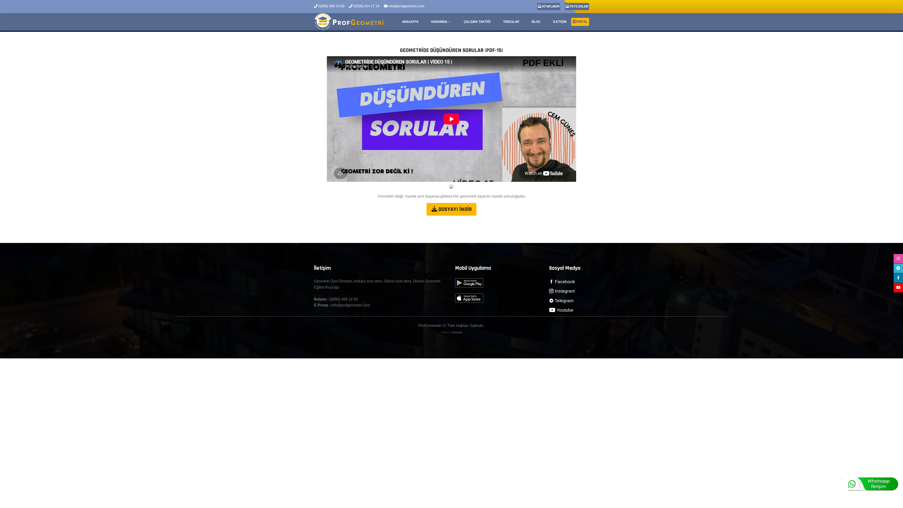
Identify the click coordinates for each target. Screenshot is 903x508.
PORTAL (581, 22)
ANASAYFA (410, 22)
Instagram (564, 291)
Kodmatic (457, 332)
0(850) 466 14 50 (330, 6)
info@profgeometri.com (406, 6)
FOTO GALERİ (578, 6)
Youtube (564, 310)
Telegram (564, 300)
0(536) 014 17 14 (365, 6)
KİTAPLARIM (550, 6)
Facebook (564, 281)
